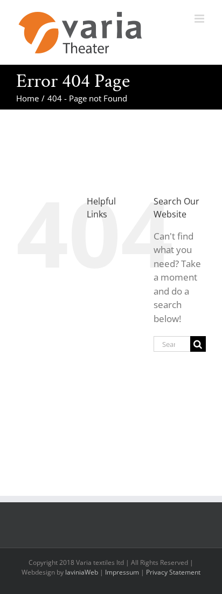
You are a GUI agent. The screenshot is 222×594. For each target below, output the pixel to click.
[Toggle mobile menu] (200, 18)
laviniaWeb (81, 572)
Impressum (122, 572)
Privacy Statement (173, 572)
